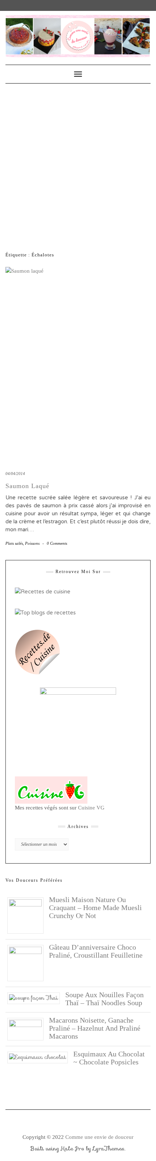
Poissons (32, 543)
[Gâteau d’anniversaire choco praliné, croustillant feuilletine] (28, 962)
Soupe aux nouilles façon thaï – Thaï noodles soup (104, 999)
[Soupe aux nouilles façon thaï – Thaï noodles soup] (36, 997)
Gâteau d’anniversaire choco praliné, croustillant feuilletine (96, 951)
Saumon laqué (27, 486)
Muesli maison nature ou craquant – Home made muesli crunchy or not (95, 908)
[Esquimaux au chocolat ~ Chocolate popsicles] (40, 1056)
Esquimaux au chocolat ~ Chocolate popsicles (109, 1058)
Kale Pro (72, 1148)
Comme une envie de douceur (99, 1137)
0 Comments (57, 543)
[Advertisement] (78, 165)
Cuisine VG (91, 808)
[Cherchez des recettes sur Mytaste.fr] (45, 612)
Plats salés (14, 543)
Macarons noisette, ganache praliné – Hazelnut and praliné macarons (94, 1028)
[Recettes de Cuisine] (42, 591)
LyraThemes (108, 1148)
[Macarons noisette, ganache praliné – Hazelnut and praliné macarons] (28, 1028)
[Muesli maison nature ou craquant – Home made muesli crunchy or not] (28, 915)
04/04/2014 (15, 473)
